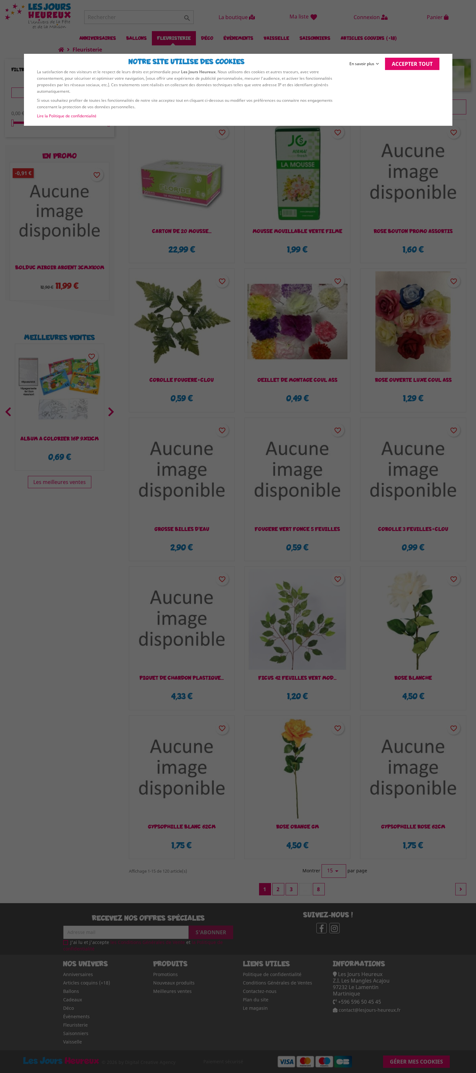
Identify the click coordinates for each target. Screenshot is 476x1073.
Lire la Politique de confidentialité (66, 116)
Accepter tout (412, 63)
